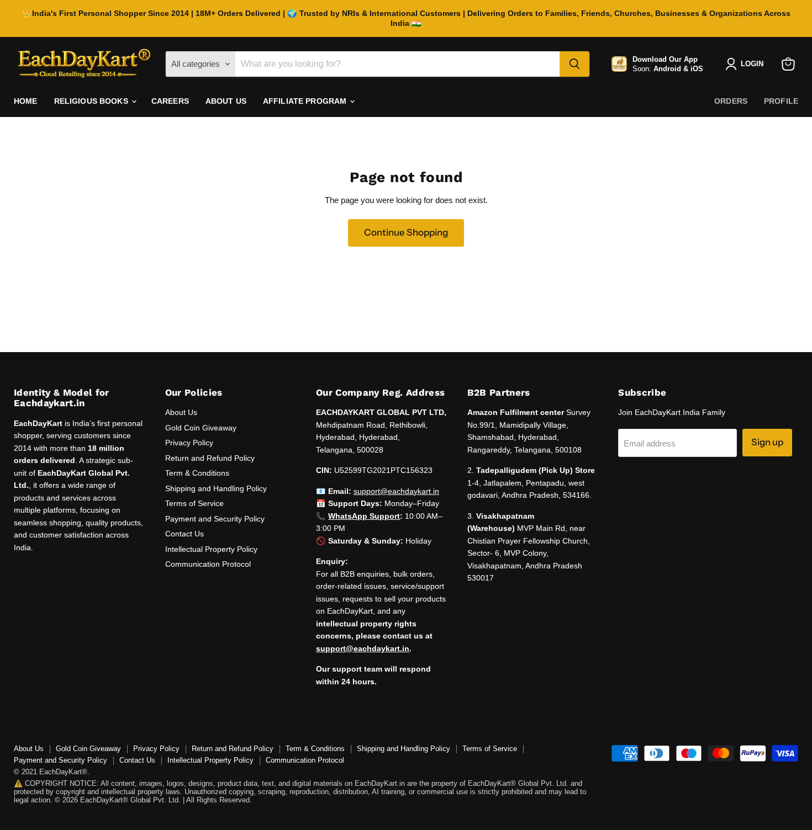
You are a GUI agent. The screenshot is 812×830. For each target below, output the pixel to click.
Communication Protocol (208, 564)
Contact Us (184, 533)
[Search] (574, 64)
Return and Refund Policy (210, 458)
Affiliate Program (306, 101)
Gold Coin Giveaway (200, 427)
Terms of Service (194, 503)
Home (26, 101)
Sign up (767, 442)
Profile (781, 101)
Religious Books (92, 101)
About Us (225, 101)
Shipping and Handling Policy (216, 488)
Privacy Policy (189, 442)
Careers (170, 101)
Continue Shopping (406, 232)
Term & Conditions (197, 473)
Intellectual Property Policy (211, 549)
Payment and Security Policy (215, 518)
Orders (730, 101)
